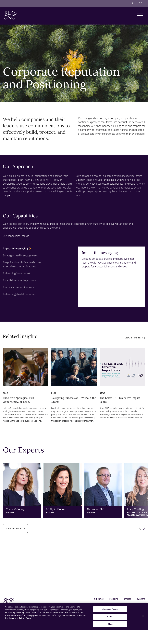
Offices (127, 599)
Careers (141, 599)
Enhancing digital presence (20, 294)
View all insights (134, 337)
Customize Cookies (110, 609)
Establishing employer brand (21, 280)
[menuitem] (24, 249)
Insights (113, 599)
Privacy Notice (25, 618)
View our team (17, 530)
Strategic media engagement (21, 255)
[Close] (143, 616)
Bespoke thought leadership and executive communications (24, 264)
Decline (110, 617)
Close (110, 624)
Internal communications (19, 287)
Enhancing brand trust (17, 273)
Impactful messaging (16, 249)
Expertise (99, 599)
